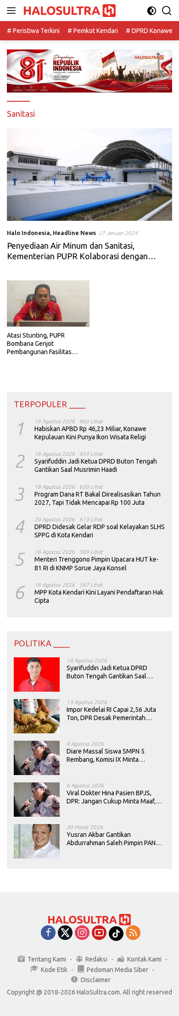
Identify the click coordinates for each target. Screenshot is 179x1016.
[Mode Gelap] (151, 10)
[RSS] (133, 933)
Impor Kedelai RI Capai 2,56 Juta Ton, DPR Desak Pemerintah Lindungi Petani (111, 714)
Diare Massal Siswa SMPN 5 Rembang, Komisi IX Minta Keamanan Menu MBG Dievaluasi (113, 756)
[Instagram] (82, 933)
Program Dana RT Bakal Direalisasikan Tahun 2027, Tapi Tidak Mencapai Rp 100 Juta (97, 498)
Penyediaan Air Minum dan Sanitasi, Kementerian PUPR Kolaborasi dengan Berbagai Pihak (77, 256)
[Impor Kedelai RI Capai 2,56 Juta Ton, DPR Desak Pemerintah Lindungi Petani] (37, 716)
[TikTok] (116, 933)
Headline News (74, 232)
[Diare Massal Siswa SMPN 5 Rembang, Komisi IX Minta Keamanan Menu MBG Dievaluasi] (37, 758)
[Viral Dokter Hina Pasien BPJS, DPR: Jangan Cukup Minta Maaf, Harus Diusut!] (37, 799)
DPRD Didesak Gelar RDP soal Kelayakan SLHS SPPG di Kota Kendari (99, 531)
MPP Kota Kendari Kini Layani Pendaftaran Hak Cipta (98, 596)
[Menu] (13, 10)
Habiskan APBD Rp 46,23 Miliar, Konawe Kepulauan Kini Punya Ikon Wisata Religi (90, 433)
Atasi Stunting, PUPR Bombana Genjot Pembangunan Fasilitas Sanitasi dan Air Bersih (39, 344)
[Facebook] (48, 933)
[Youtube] (99, 933)
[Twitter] (65, 933)
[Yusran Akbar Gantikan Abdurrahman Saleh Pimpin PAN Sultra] (37, 841)
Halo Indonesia (28, 232)
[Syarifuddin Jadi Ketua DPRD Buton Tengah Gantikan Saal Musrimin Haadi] (37, 674)
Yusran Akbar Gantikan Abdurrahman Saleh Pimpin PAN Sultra (111, 839)
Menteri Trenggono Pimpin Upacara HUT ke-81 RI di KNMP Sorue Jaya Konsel (96, 563)
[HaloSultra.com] (69, 10)
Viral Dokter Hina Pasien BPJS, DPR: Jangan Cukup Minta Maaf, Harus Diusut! (111, 797)
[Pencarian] (167, 10)
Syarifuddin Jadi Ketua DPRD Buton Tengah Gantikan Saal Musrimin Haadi (95, 465)
